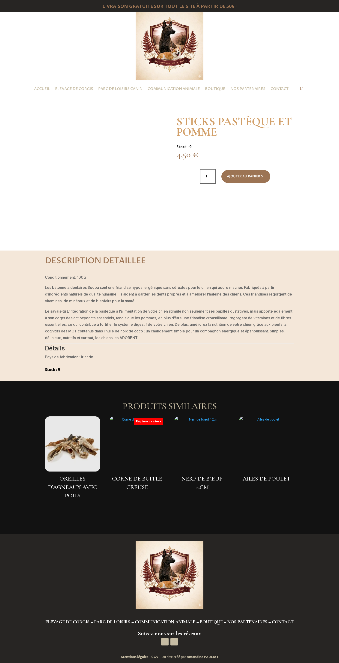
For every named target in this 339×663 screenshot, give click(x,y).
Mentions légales (134, 657)
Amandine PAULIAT (202, 657)
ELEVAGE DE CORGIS (67, 622)
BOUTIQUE (211, 622)
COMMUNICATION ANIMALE (165, 622)
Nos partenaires (247, 88)
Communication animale (174, 88)
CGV (154, 657)
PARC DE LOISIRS (112, 622)
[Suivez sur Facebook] (165, 641)
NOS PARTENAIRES (247, 622)
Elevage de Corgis (74, 88)
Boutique (215, 88)
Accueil (42, 88)
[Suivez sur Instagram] (174, 641)
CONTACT (283, 622)
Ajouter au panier (243, 176)
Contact (279, 88)
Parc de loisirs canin (120, 88)
